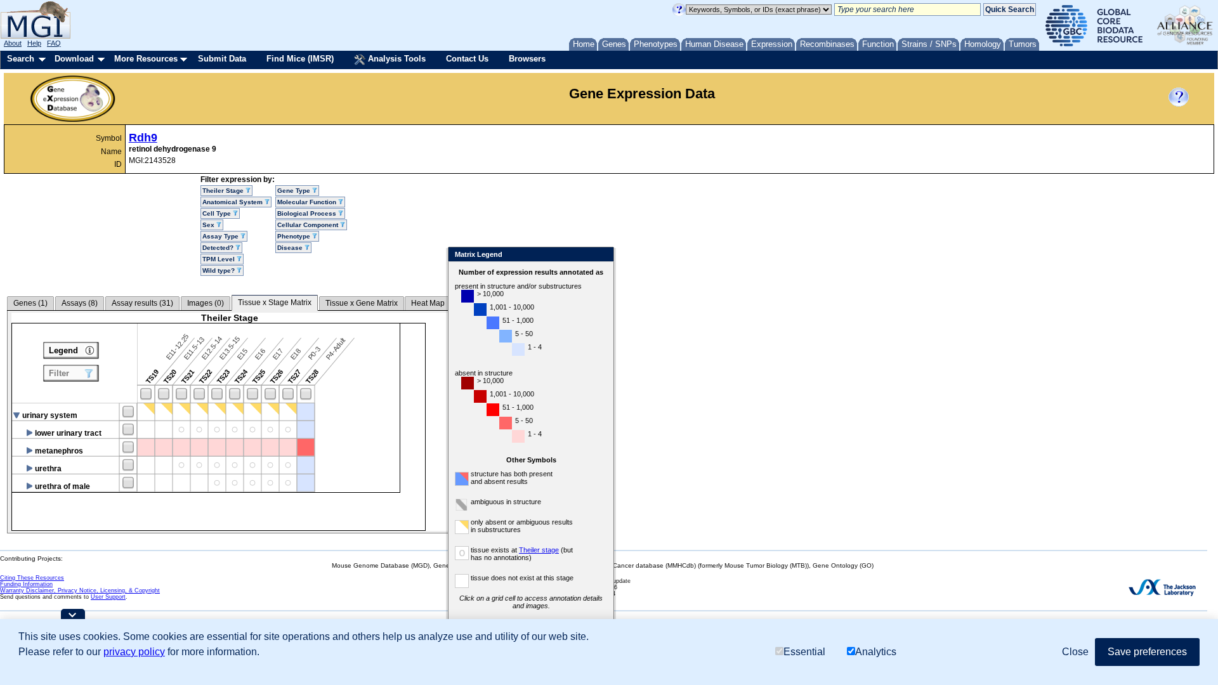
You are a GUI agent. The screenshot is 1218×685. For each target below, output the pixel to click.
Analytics (875, 651)
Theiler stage (539, 550)
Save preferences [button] (1147, 651)
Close (602, 255)
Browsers (527, 58)
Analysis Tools (395, 58)
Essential (804, 651)
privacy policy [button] (134, 651)
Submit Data (222, 58)
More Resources (146, 58)
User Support (108, 597)
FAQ (54, 43)
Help (34, 43)
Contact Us (467, 58)
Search (20, 58)
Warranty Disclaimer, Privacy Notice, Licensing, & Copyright (80, 590)
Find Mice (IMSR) (300, 58)
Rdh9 (143, 137)
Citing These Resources (32, 578)
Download (74, 58)
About (13, 43)
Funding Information (26, 584)
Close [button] (1075, 651)
